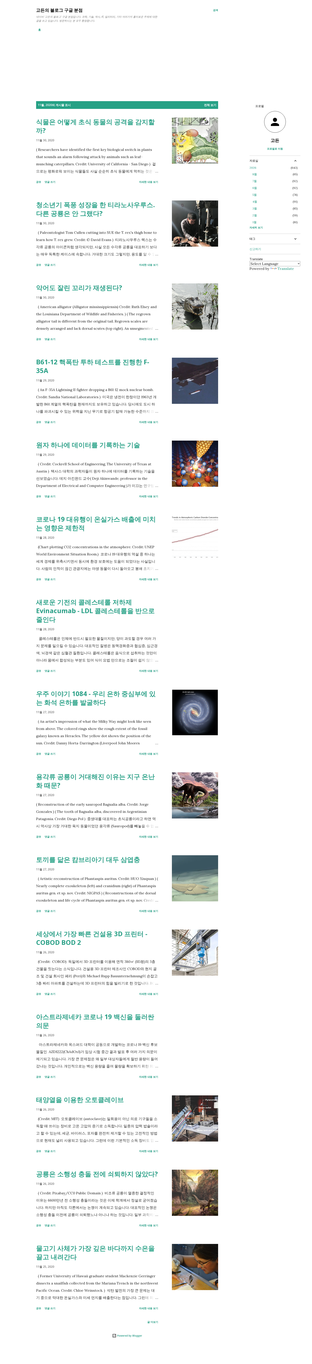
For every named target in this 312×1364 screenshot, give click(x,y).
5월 (254, 195)
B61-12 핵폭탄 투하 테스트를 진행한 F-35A (92, 366)
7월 (254, 181)
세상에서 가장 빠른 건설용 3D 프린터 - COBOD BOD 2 (91, 938)
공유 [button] (38, 182)
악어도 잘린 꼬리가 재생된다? (79, 287)
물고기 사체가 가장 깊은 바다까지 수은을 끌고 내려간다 (95, 1252)
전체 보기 (210, 105)
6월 (254, 188)
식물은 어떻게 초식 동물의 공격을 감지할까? (95, 126)
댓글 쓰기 (50, 182)
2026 (253, 167)
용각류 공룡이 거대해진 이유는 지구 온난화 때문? (95, 781)
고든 (275, 140)
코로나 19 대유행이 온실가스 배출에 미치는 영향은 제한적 (96, 523)
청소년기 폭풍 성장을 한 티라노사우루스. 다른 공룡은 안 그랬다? (95, 209)
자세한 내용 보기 (148, 182)
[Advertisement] (127, 61)
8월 (254, 174)
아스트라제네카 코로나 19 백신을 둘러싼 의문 (95, 1021)
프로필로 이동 (275, 148)
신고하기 (255, 249)
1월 (254, 222)
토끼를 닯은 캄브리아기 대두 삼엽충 (88, 859)
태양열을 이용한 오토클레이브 (80, 1099)
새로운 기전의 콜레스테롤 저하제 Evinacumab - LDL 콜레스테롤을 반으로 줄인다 (95, 611)
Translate (286, 268)
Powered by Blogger (129, 1335)
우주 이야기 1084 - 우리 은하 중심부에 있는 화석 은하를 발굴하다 (96, 698)
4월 (254, 201)
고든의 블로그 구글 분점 (59, 10)
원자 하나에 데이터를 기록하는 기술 (88, 444)
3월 (254, 208)
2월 (254, 215)
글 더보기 (152, 1322)
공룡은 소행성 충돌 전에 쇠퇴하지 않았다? (97, 1173)
